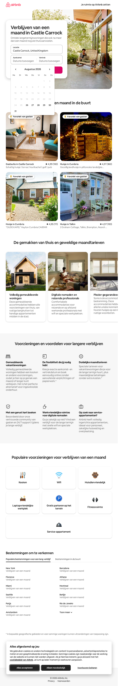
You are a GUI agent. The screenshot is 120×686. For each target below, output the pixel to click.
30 (50, 105)
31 (15, 111)
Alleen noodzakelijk (56, 667)
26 (27, 105)
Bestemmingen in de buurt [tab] (68, 559)
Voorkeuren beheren (87, 667)
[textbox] (23, 61)
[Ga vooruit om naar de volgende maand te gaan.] (49, 69)
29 (44, 105)
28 (38, 105)
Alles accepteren (25, 667)
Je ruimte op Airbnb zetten (95, 4)
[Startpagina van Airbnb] (13, 4)
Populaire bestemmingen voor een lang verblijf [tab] (28, 559)
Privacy (51, 681)
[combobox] (36, 50)
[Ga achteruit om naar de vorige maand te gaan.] (16, 69)
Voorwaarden (63, 681)
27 (32, 105)
